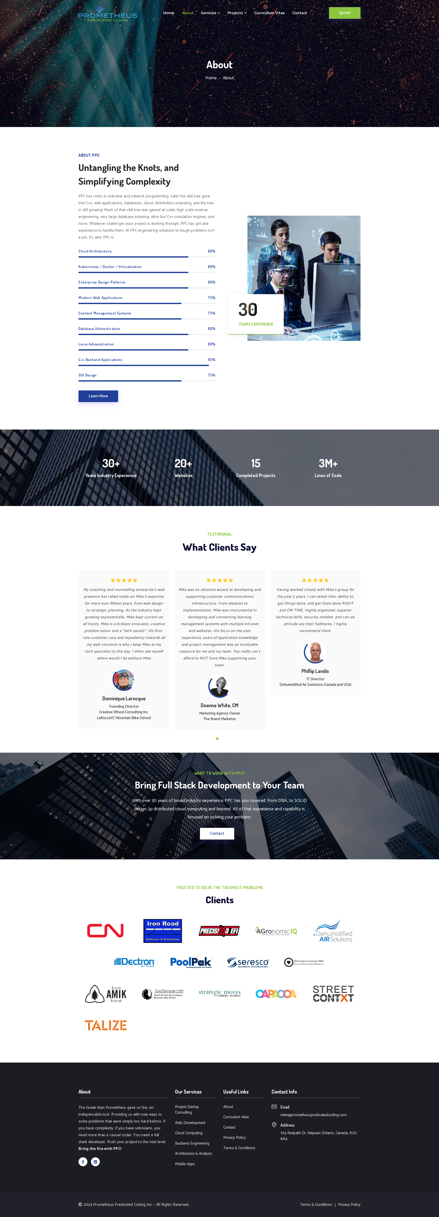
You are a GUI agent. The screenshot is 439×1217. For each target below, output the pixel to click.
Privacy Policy (234, 1138)
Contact (299, 13)
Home (168, 13)
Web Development (190, 1123)
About (187, 13)
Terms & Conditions (239, 1148)
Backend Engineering (192, 1144)
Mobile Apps (185, 1164)
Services (209, 13)
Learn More (98, 396)
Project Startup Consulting (187, 1110)
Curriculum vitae (269, 13)
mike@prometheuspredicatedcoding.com (313, 1115)
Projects (236, 13)
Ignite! (344, 13)
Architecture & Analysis (193, 1154)
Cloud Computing (188, 1133)
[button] (217, 738)
